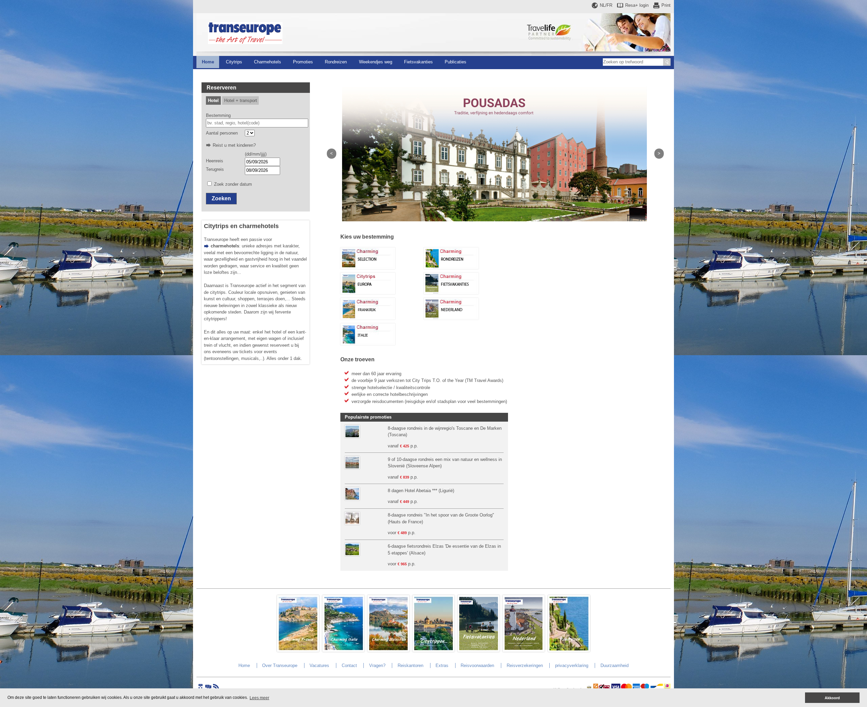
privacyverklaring (571, 665)
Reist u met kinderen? (234, 145)
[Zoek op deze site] (667, 62)
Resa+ (637, 5)
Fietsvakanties (418, 61)
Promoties (303, 61)
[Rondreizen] (451, 267)
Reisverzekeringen (525, 665)
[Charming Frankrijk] (367, 318)
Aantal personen (222, 133)
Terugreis (215, 169)
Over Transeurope (279, 665)
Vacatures (319, 665)
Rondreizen (336, 61)
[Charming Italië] (367, 343)
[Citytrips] (367, 292)
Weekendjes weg (375, 61)
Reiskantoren (410, 665)
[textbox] (257, 123)
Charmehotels (267, 61)
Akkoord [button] (832, 698)
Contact (349, 665)
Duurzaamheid (614, 665)
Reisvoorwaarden (477, 665)
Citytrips (234, 61)
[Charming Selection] (367, 267)
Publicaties (455, 61)
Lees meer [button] (259, 697)
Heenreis (214, 160)
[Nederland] (451, 318)
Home (208, 61)
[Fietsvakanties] (451, 292)
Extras (442, 665)
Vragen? (377, 665)
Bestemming (218, 115)
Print (666, 5)
